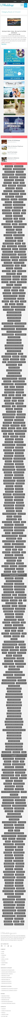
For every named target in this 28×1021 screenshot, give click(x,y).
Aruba (19, 538)
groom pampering (6, 276)
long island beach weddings (14, 315)
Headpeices (14, 639)
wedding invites (20, 483)
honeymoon (18, 284)
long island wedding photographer (14, 345)
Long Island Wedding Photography (14, 724)
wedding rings (20, 907)
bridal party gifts (18, 202)
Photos (3, 960)
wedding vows (8, 921)
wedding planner (8, 497)
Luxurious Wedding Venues (8, 1003)
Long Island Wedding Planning (14, 727)
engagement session (20, 251)
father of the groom (8, 265)
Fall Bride (21, 619)
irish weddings (6, 293)
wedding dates (18, 869)
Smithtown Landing (20, 800)
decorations (9, 237)
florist (23, 265)
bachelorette (7, 182)
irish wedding (12, 652)
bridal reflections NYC (19, 204)
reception (8, 397)
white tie (9, 516)
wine (20, 519)
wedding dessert (7, 458)
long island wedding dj (14, 337)
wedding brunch (19, 855)
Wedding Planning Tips (9, 904)
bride (24, 210)
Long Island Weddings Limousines (14, 746)
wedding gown (8, 475)
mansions (23, 356)
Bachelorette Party (8, 546)
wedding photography (19, 494)
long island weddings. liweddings (14, 749)
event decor (5, 257)
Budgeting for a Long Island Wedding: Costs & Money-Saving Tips (14, 575)
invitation (7, 290)
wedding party (7, 494)
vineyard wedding (20, 433)
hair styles (5, 282)
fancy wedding (8, 262)
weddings (19, 511)
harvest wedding (22, 282)
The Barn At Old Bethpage (13, 140)
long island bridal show (14, 320)
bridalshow (7, 571)
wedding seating (18, 499)
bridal (19, 560)
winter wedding (19, 524)
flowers (20, 630)
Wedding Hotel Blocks (9, 480)
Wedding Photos (21, 899)
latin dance (21, 298)
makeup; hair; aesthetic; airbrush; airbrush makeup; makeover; (14, 755)
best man (21, 557)
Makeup (24, 752)
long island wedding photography (14, 348)
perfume (24, 775)
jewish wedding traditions (10, 295)
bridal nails (8, 202)
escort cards (19, 614)
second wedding (21, 406)
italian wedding (21, 652)
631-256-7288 (4, 1016)
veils (5, 433)
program (11, 395)
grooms (24, 276)
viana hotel (11, 838)
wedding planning (19, 497)
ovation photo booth (21, 384)
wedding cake (19, 447)
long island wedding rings (14, 351)
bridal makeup (22, 199)
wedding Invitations (20, 891)
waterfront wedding (11, 847)
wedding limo (18, 486)
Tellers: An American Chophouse (15, 146)
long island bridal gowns (14, 317)
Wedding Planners (8, 902)
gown (14, 271)
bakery (22, 182)
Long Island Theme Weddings (14, 702)
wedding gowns (9, 885)
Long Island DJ (21, 680)
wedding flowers (9, 880)
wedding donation (18, 461)
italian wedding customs (19, 293)
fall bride (15, 260)
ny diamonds (22, 378)
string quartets (19, 420)
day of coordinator (19, 235)
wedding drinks (20, 466)
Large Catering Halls (10, 658)
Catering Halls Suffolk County (14, 581)
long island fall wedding (8, 328)
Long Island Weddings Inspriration (14, 743)
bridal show (8, 207)
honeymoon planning (8, 647)
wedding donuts (9, 464)
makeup (20, 353)
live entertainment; (20, 663)
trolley (4, 428)
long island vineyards (8, 334)
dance (20, 232)
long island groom (21, 328)
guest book (16, 279)
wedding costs (19, 863)
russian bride (19, 403)
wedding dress (19, 464)
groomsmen (16, 636)
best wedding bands (19, 191)
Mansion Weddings (20, 758)
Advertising (4, 962)
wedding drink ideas (9, 466)
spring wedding (21, 414)
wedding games (9, 882)
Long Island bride (8, 674)
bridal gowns (5, 199)
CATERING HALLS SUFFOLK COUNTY (9, 988)
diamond (20, 240)
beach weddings (10, 188)
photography (20, 392)
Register (3, 955)
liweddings (19, 304)
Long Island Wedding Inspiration (14, 718)
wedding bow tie (21, 444)
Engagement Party (20, 608)
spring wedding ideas (9, 417)
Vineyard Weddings (8, 844)
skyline (19, 411)
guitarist (24, 279)
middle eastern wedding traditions (16, 362)
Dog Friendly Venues (11, 603)
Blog (2, 953)
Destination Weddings (20, 597)
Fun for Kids (5, 633)
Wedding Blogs (5, 999)
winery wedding (9, 524)
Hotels (24, 287)
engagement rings (19, 611)
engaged (15, 249)
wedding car (8, 860)
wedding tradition (8, 913)
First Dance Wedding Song (10, 627)
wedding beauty (19, 442)
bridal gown (19, 196)
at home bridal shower (8, 541)
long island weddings (11, 353)
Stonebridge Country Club (19, 805)
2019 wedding (20, 171)
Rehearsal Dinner (10, 786)
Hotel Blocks (16, 287)
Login (15, 1)
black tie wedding (14, 193)
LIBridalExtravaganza (8, 663)
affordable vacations (8, 174)
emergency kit (6, 605)
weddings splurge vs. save (9, 513)
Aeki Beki (8, 533)
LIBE (12, 301)
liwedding (12, 304)
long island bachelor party (18, 306)
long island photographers (14, 331)
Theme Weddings (8, 825)
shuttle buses (18, 408)
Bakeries (8, 549)
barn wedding (12, 185)
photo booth (14, 778)
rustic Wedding (19, 789)
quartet (18, 395)
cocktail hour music (19, 226)
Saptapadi (24, 791)
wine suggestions (7, 522)
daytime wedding (6, 594)
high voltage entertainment (9, 644)
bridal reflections (9, 568)
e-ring (20, 603)
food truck (9, 268)
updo (24, 428)
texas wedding (9, 811)
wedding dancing (19, 455)
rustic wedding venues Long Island (10, 791)
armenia (5, 177)
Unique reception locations (8, 835)
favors (17, 265)
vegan (4, 838)
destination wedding (10, 240)
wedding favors (18, 166)
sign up (23, 1)
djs (23, 243)
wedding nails (19, 491)
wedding (22, 436)
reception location (17, 397)
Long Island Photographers (14, 688)
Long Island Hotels (21, 683)
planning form (7, 783)
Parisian (12, 386)
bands (4, 185)
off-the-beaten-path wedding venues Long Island (14, 769)
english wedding (9, 614)
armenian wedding (11, 538)
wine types (16, 522)
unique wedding (22, 835)
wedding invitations (9, 483)
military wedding (9, 767)
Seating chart (14, 794)
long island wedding (20, 334)
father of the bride (18, 262)
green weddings (11, 273)
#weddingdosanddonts (19, 169)
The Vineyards (22, 822)
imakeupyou (5, 650)
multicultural (19, 767)
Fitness (7, 630)
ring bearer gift (9, 403)
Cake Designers (9, 578)
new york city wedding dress (14, 375)
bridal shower (6, 210)
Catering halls (19, 578)
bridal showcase (18, 207)
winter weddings (19, 924)
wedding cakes (7, 450)
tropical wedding (9, 827)
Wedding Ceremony (9, 863)
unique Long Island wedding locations (14, 833)
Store (3, 957)
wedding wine (19, 508)
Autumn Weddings (21, 541)
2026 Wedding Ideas (19, 530)
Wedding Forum (5, 996)
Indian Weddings (14, 650)
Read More (3, 44)
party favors (20, 386)
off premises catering (18, 381)
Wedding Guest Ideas (9, 888)
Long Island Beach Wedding (14, 312)
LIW (6, 666)
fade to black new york (10, 619)
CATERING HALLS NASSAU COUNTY (9, 990)
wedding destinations (19, 458)
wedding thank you (8, 505)
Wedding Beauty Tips (19, 852)
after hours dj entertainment (10, 535)
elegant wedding (6, 249)
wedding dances (8, 455)
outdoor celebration (7, 384)
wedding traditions (19, 913)
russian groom (6, 406)
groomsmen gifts (6, 279)
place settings (18, 780)
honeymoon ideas (6, 287)
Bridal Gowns (22, 566)
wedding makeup (9, 488)
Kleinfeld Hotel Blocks (9, 298)
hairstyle (12, 282)
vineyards (6, 436)
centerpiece (9, 221)
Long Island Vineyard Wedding (14, 705)
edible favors (22, 246)
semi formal (9, 408)
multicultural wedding (14, 373)
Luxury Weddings (7, 752)
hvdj (17, 647)
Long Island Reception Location (14, 694)
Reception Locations (19, 783)
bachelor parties (9, 180)
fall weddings (9, 166)
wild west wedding (11, 519)
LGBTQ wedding (8, 661)
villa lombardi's (21, 838)
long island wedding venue (14, 735)
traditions (5, 425)
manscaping (16, 356)
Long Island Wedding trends (14, 732)
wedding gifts (19, 882)
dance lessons (7, 235)
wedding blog (9, 855)
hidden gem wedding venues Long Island (14, 641)
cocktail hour (7, 226)
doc (4, 246)
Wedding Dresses (9, 874)
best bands (19, 188)
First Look (21, 627)
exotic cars (19, 616)
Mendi (22, 761)
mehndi (22, 359)
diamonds (18, 243)
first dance (8, 625)
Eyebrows (23, 257)
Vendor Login (4, 1014)
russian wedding (9, 789)
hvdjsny (23, 647)
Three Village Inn (19, 825)
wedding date (9, 869)
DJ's (20, 600)
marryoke (15, 761)
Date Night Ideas (20, 592)
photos (4, 395)
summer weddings (19, 808)
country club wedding (20, 586)
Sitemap (3, 964)
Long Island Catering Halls (9, 680)
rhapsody (21, 400)
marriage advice (14, 359)
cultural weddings (11, 232)
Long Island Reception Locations (14, 696)
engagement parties (8, 608)
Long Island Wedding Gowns (14, 713)
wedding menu (19, 488)
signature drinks (11, 411)
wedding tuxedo (20, 505)
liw (6, 304)
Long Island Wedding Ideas (14, 716)
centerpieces (18, 221)
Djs (25, 600)
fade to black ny (6, 260)
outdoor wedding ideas (7, 775)
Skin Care (24, 797)
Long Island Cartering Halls (14, 677)
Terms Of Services (6, 1010)
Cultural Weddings (8, 592)
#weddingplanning (9, 171)
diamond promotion (8, 243)
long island (6, 306)
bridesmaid (8, 215)
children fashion (19, 583)
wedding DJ (8, 461)
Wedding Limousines (6, 977)
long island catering (7, 323)
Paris (6, 386)
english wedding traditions (9, 254)
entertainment (22, 254)
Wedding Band (19, 849)
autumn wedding (13, 177)
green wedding (21, 271)
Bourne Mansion (11, 560)
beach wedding (21, 185)
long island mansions (14, 685)
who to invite (17, 516)
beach (23, 552)
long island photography (14, 691)
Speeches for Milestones (13, 158)
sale (14, 406)
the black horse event (19, 422)
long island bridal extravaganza (14, 672)
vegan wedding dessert (20, 430)
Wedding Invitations (6, 983)
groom (19, 273)
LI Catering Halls (19, 661)
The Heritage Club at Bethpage (14, 816)
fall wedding (23, 260)
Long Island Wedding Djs (14, 710)
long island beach (20, 309)
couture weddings (19, 589)
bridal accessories (9, 563)
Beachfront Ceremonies (10, 557)
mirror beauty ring (11, 364)
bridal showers (16, 210)
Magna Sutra (16, 752)
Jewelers (9, 655)
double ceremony (12, 246)
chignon (15, 224)
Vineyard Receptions (17, 841)
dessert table (22, 594)
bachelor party (19, 180)
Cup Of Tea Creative (12, 152)
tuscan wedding (19, 827)
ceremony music (6, 224)
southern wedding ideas (9, 414)
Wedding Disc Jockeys (7, 973)
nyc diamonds (7, 381)
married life (7, 761)
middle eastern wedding (18, 764)
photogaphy (23, 778)
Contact (3, 1008)
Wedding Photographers (14, 896)
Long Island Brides (19, 674)
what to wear (21, 513)
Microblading (7, 764)
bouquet (23, 193)
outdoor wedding (20, 772)
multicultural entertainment (14, 370)
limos (17, 301)
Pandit (17, 775)
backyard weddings (20, 546)
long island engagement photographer (14, 326)
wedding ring (9, 499)
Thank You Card (18, 811)
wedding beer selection (8, 444)
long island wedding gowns (14, 342)
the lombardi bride (14, 819)
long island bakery (8, 309)
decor (14, 594)
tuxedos (17, 830)
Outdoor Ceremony (8, 772)
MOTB (20, 364)
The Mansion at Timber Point (9, 822)
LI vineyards (5, 301)
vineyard (11, 433)
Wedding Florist (5, 975)
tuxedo (19, 428)
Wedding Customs (9, 866)
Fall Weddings (15, 622)
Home (2, 951)
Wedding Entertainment (8, 877)
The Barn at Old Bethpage (14, 813)
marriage (6, 359)
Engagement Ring (8, 611)
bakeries (16, 182)
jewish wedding (17, 655)
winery (23, 522)
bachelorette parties (18, 544)
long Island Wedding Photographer (14, 721)
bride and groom (7, 213)
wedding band (19, 439)
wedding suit (20, 502)
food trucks (18, 268)
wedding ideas (20, 480)
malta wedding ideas (8, 758)
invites (21, 290)
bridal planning (7, 204)
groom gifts (7, 636)
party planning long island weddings (14, 389)
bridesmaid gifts (18, 215)
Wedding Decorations (9, 871)
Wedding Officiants (6, 981)
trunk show (11, 428)
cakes (15, 218)
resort (14, 400)
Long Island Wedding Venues (14, 738)
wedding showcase (9, 502)
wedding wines (10, 511)
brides (23, 213)
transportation (15, 425)
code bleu (19, 229)
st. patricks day (8, 420)
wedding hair (8, 477)
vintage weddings (20, 844)
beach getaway (9, 555)
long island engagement (8, 683)
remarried (7, 400)
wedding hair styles (18, 477)
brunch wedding (8, 218)
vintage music (14, 436)
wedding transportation (9, 915)
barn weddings (15, 552)
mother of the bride (14, 367)
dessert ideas (18, 237)
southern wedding (20, 802)
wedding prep (20, 904)
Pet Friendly (5, 778)
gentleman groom (15, 633)
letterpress (20, 658)
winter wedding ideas (7, 527)
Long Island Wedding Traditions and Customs (14, 730)
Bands (20, 549)
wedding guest (19, 885)
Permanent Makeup (9, 392)
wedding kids (9, 486)
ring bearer (19, 786)
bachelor (22, 177)
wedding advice (9, 439)
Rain (24, 395)
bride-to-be (16, 213)
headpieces (9, 284)
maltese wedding (6, 356)
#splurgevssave (7, 169)
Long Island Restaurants (14, 699)
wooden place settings (20, 527)
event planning (14, 257)
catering (22, 218)
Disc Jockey (5, 600)
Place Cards (9, 780)
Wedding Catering (18, 860)
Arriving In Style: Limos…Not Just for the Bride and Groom (14, 31)
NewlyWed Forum (5, 997)
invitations (14, 290)
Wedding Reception (9, 907)
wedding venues (19, 918)
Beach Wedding (18, 555)
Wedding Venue (8, 918)
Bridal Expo (5, 566)
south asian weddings (8, 802)
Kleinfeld (21, 295)
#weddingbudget (8, 530)
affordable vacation (17, 533)
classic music (22, 224)
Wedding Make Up (9, 893)
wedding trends (21, 915)
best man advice (8, 191)
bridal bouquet (9, 196)
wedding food (8, 472)
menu (4, 362)
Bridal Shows (4, 959)
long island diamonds (20, 323)
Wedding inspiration (8, 891)
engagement (23, 249)
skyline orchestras (8, 800)
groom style (16, 276)
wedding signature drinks (9, 910)
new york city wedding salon (10, 378)
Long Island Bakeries (14, 669)
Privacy (3, 1012)
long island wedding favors (14, 340)
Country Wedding (8, 589)
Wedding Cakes (19, 858)
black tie (5, 193)
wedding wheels (9, 508)
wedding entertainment (8, 469)
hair (23, 636)
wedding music (9, 491)
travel (23, 425)
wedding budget (9, 447)
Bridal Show (20, 568)
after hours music (20, 174)
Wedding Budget (9, 858)
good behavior (6, 271)
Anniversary (22, 535)
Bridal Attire (20, 563)
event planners (9, 616)
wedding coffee (9, 453)
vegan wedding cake (7, 430)
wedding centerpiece (19, 450)
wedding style (21, 910)
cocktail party (10, 229)
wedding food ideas (18, 472)
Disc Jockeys (14, 600)
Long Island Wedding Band (14, 707)
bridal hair (14, 199)
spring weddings (20, 417)
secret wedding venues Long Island (10, 797)
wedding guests (19, 475)
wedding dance (19, 453)
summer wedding (8, 808)
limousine (23, 301)
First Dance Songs (18, 625)
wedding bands (8, 442)
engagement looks (7, 251)
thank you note (7, 422)
